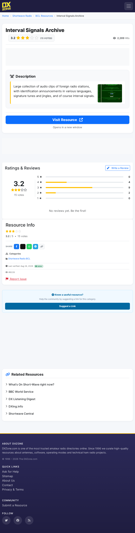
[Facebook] (16, 246)
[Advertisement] (67, 57)
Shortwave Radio (22, 15)
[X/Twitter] (22, 246)
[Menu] (128, 6)
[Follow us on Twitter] (6, 520)
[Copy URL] (41, 246)
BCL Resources (44, 15)
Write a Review (119, 167)
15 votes (22, 236)
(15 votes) (46, 38)
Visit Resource (65, 120)
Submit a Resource (14, 505)
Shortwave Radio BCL (19, 258)
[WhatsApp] (29, 246)
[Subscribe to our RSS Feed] (29, 520)
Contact (7, 485)
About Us (8, 480)
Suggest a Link (67, 306)
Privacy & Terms (13, 489)
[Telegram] (35, 246)
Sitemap (7, 476)
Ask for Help (10, 471)
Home (5, 15)
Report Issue (18, 279)
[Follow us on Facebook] (18, 520)
